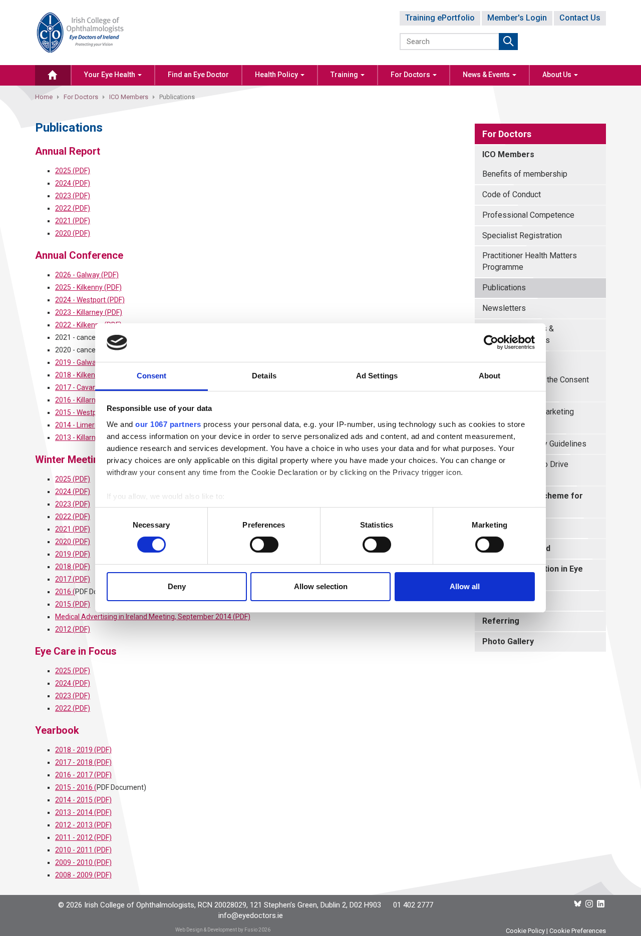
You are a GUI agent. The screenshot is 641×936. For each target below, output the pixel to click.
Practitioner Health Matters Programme (529, 261)
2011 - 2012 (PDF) (83, 837)
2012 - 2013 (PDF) (83, 825)
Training (345, 75)
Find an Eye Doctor (198, 75)
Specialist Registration (522, 235)
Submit (508, 41)
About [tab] (490, 375)
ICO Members (128, 97)
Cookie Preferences (577, 930)
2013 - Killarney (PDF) (88, 437)
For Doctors (411, 75)
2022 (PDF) (72, 208)
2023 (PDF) (72, 196)
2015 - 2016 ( (76, 787)
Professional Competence (528, 215)
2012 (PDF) (72, 629)
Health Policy (277, 75)
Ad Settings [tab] (377, 375)
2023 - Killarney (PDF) (88, 312)
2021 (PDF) (72, 221)
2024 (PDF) (72, 183)
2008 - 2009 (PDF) (83, 875)
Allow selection (321, 586)
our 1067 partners (168, 424)
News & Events (487, 75)
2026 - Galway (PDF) (87, 275)
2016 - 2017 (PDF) (83, 775)
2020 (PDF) (72, 233)
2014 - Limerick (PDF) (88, 425)
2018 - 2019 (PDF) (83, 750)
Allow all (465, 586)
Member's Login (517, 18)
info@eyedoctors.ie (250, 915)
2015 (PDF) (72, 604)
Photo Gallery (508, 641)
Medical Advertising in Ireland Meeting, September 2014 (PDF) (152, 617)
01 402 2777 (413, 904)
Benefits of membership (524, 174)
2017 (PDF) (72, 579)
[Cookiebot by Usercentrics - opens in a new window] (491, 342)
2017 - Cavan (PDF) (85, 387)
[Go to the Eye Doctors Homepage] (53, 75)
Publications (504, 287)
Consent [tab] (152, 375)
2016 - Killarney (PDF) (88, 400)
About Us (557, 75)
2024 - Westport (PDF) (90, 300)
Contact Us (579, 18)
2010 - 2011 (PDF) (83, 850)
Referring (500, 621)
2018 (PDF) (72, 567)
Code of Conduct (511, 194)
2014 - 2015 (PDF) (83, 800)
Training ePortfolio (440, 18)
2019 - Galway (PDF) (87, 362)
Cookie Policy (525, 930)
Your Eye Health (110, 75)
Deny (177, 586)
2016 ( (65, 592)
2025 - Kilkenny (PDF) (88, 287)
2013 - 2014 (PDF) (83, 812)
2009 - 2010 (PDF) (83, 862)
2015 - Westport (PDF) (90, 412)
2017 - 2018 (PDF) (83, 762)
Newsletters (504, 308)
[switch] (264, 545)
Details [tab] (264, 375)
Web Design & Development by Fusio (216, 929)
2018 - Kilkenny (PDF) (88, 375)
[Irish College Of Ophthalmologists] (80, 32)
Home (44, 97)
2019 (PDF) (72, 554)
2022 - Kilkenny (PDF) (88, 325)
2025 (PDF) (72, 171)
